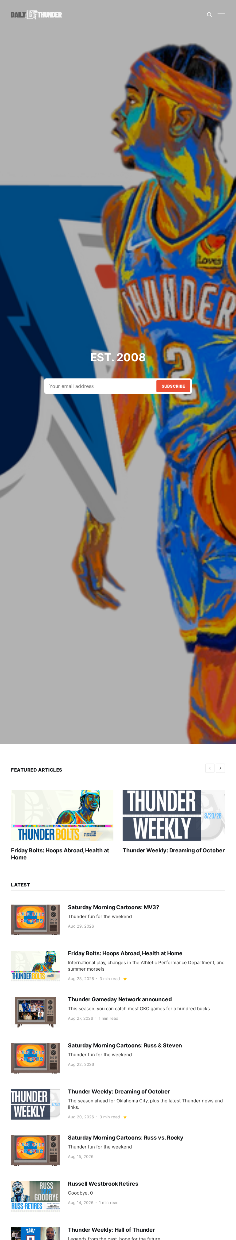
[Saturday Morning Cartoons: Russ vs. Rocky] (118, 1150)
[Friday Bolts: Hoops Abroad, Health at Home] (67, 825)
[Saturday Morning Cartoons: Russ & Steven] (118, 1058)
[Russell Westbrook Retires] (118, 1196)
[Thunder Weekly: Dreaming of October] (178, 822)
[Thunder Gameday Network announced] (118, 1012)
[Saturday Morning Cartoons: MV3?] (118, 920)
